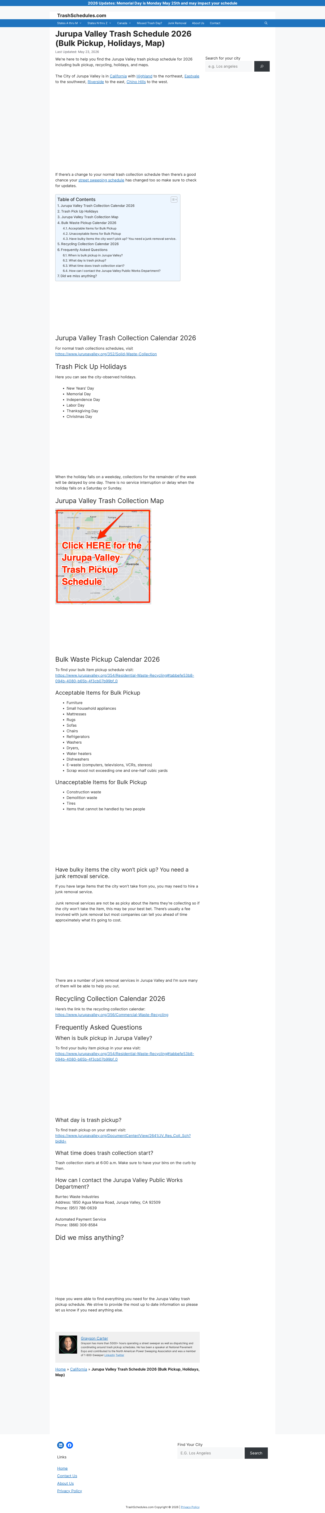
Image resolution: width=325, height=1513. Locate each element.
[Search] (262, 66)
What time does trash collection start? (97, 266)
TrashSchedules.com (81, 15)
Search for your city (222, 58)
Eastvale (192, 76)
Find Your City (190, 1444)
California (118, 76)
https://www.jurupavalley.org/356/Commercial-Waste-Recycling (111, 1014)
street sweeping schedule (101, 180)
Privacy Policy (69, 1491)
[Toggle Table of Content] (172, 199)
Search (256, 1453)
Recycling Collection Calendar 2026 (90, 244)
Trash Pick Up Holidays (79, 211)
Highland (144, 76)
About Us (198, 23)
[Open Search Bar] (266, 23)
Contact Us (67, 1476)
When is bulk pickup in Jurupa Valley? (95, 255)
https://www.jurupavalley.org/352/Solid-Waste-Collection (106, 354)
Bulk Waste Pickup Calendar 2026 (88, 223)
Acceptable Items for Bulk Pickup (92, 228)
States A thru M (67, 23)
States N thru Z (97, 23)
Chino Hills (136, 82)
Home (60, 1369)
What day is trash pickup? (87, 260)
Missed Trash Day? (149, 23)
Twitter (120, 1355)
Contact (215, 23)
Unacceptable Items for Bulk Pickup (95, 233)
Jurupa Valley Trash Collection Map (89, 217)
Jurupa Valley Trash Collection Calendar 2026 (97, 206)
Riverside (96, 82)
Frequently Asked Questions (84, 250)
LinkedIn (109, 1355)
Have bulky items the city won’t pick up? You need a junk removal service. (122, 239)
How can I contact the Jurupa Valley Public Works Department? (115, 271)
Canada (122, 23)
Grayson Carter (94, 1338)
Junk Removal (177, 23)
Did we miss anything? (79, 276)
